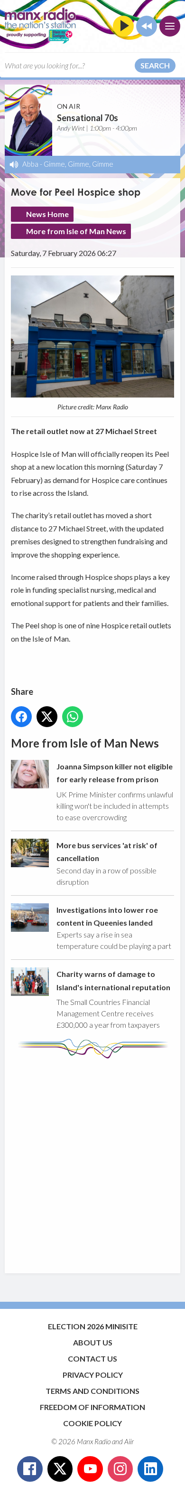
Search (155, 65)
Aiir (129, 1441)
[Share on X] (47, 716)
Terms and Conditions (92, 1390)
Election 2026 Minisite (93, 1326)
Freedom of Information (92, 1406)
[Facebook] (30, 1469)
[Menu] (169, 26)
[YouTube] (90, 1469)
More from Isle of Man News (76, 231)
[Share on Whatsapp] (72, 716)
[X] (60, 1469)
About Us (92, 1342)
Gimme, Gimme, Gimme (78, 164)
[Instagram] (120, 1469)
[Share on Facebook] (21, 716)
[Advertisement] (92, 1161)
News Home (47, 213)
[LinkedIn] (150, 1469)
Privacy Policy (93, 1374)
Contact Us (92, 1358)
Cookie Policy (92, 1423)
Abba (30, 164)
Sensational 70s (87, 118)
